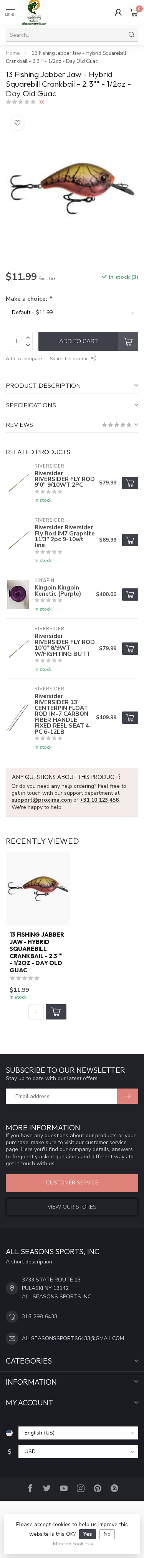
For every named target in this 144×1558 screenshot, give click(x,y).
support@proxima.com (42, 800)
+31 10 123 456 (99, 800)
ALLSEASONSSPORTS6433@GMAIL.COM (73, 1338)
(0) (41, 102)
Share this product (70, 358)
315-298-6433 (39, 1316)
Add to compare (24, 358)
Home (13, 53)
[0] (134, 12)
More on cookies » (73, 1543)
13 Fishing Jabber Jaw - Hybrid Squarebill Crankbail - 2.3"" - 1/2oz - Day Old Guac (37, 952)
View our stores (72, 1206)
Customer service (72, 1182)
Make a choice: (28, 299)
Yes (87, 1534)
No (107, 1534)
